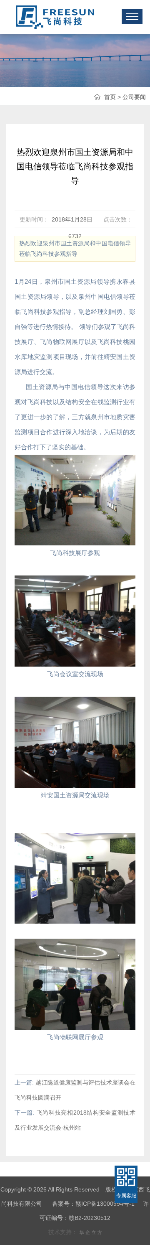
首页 (110, 97)
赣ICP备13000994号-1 (105, 1203)
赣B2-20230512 (89, 1217)
